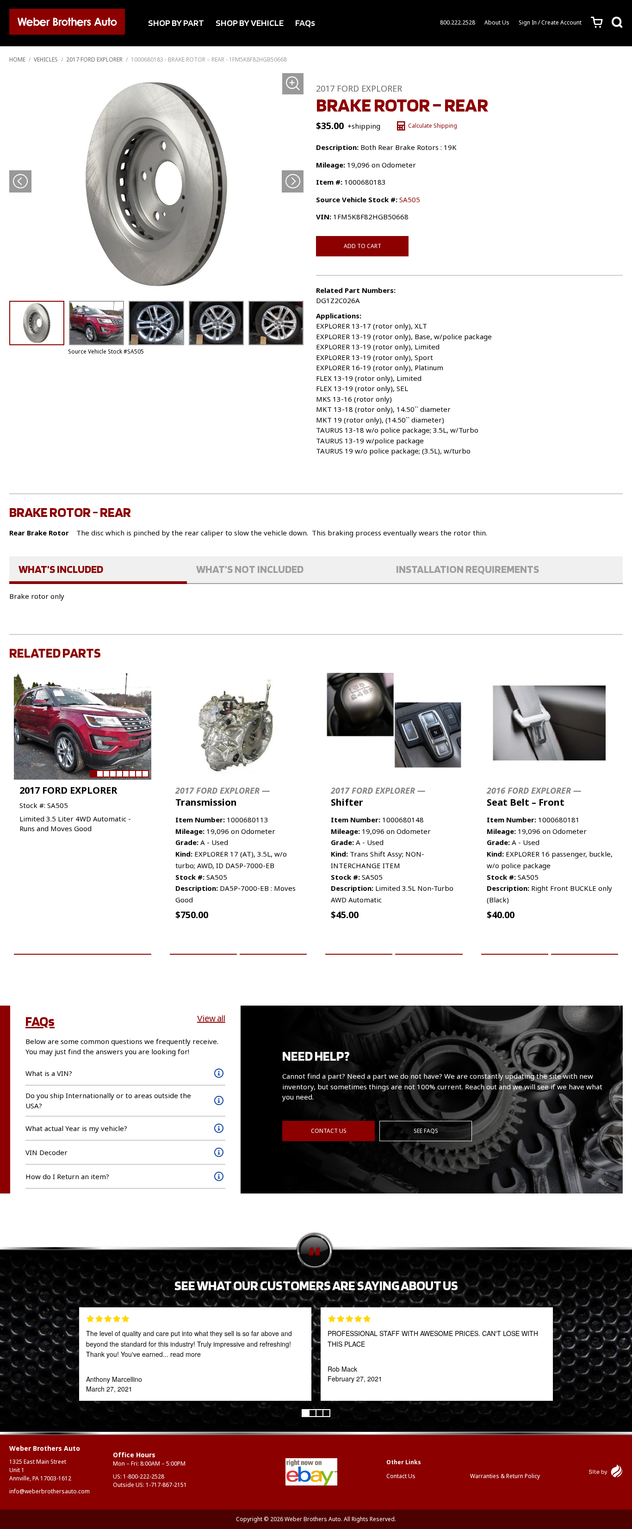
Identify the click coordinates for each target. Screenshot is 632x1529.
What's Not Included (250, 569)
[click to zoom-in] (156, 183)
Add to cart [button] (203, 944)
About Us (496, 22)
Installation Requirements (467, 569)
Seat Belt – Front (534, 796)
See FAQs (426, 1131)
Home (17, 59)
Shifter (378, 796)
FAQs (305, 22)
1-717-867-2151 (166, 1485)
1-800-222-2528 (143, 1476)
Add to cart (362, 246)
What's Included (61, 569)
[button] (293, 182)
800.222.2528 (457, 22)
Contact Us (329, 1131)
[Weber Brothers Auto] (67, 23)
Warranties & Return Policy (505, 1476)
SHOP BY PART (176, 22)
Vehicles (46, 59)
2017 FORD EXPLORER (94, 59)
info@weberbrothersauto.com (49, 1491)
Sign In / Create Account (550, 22)
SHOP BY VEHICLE (250, 22)
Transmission (222, 796)
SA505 (409, 199)
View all (211, 1018)
